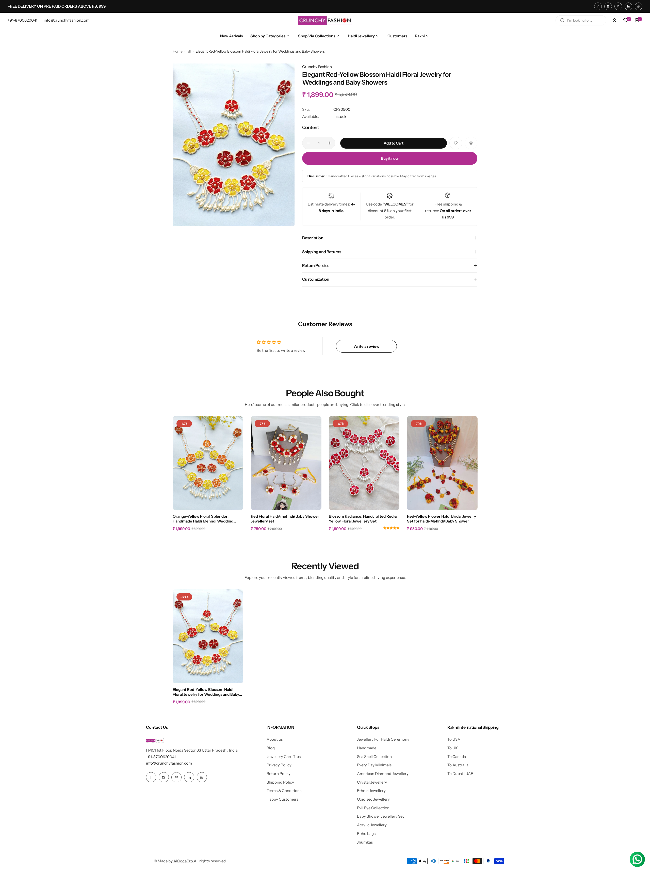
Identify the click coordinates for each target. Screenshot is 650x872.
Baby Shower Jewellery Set (380, 816)
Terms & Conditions (284, 790)
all (189, 51)
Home (178, 51)
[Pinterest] (618, 6)
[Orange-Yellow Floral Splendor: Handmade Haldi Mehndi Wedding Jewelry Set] (208, 463)
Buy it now (389, 158)
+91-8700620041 (161, 756)
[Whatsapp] (638, 6)
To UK (452, 748)
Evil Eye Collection (373, 807)
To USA (453, 739)
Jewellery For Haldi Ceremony (383, 739)
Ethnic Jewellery (371, 790)
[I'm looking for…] (562, 20)
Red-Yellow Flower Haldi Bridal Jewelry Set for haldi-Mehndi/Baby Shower (441, 519)
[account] (614, 20)
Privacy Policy (279, 765)
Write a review (366, 346)
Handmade (366, 748)
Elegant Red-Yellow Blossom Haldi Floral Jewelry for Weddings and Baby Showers (206, 692)
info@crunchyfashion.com (169, 763)
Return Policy (278, 773)
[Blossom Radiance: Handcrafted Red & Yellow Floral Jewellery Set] (364, 463)
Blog (271, 748)
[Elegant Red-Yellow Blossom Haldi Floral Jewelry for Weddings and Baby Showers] (208, 636)
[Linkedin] (628, 6)
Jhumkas (365, 842)
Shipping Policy (280, 782)
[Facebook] (598, 6)
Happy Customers (282, 799)
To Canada (456, 756)
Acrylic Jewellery (372, 824)
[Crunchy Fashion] (325, 20)
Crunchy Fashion (317, 66)
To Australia (457, 765)
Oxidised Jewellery (373, 799)
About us (275, 739)
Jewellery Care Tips (284, 756)
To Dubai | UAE (460, 773)
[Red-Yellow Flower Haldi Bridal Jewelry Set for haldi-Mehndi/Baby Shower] (442, 463)
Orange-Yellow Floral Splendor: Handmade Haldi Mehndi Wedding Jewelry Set (203, 519)
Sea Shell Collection (374, 756)
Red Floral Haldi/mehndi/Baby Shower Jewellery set (285, 519)
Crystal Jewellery (372, 782)
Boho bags (366, 833)
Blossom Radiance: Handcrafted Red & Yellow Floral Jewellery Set (363, 519)
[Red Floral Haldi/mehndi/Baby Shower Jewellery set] (286, 463)
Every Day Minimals (374, 765)
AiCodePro (183, 861)
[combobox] (581, 20)
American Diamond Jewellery (383, 773)
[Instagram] (608, 6)
